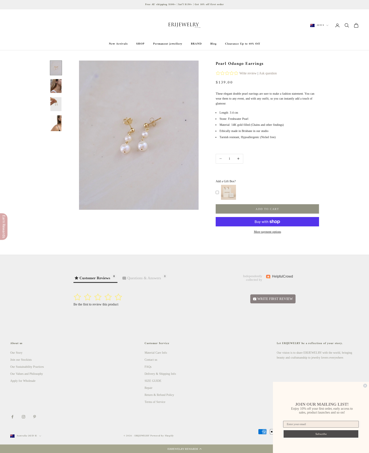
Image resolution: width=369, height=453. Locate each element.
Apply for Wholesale (22, 380)
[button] (184, 448)
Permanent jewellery (168, 44)
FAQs (148, 366)
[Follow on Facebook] (12, 417)
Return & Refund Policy (159, 395)
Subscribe (321, 434)
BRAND (196, 44)
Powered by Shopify (162, 436)
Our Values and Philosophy (26, 373)
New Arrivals (118, 44)
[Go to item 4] (56, 123)
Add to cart (267, 209)
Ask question (268, 73)
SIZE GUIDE (153, 380)
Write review (248, 73)
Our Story (16, 352)
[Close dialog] (365, 386)
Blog (213, 44)
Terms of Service (155, 402)
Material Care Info (156, 352)
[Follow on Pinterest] (34, 417)
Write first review (274, 299)
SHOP (140, 44)
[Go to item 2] (56, 86)
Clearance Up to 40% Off (242, 44)
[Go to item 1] (56, 68)
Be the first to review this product (95, 304)
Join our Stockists (21, 359)
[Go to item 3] (56, 104)
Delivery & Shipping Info (160, 373)
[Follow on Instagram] (23, 417)
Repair (148, 387)
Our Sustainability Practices (27, 366)
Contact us (151, 359)
